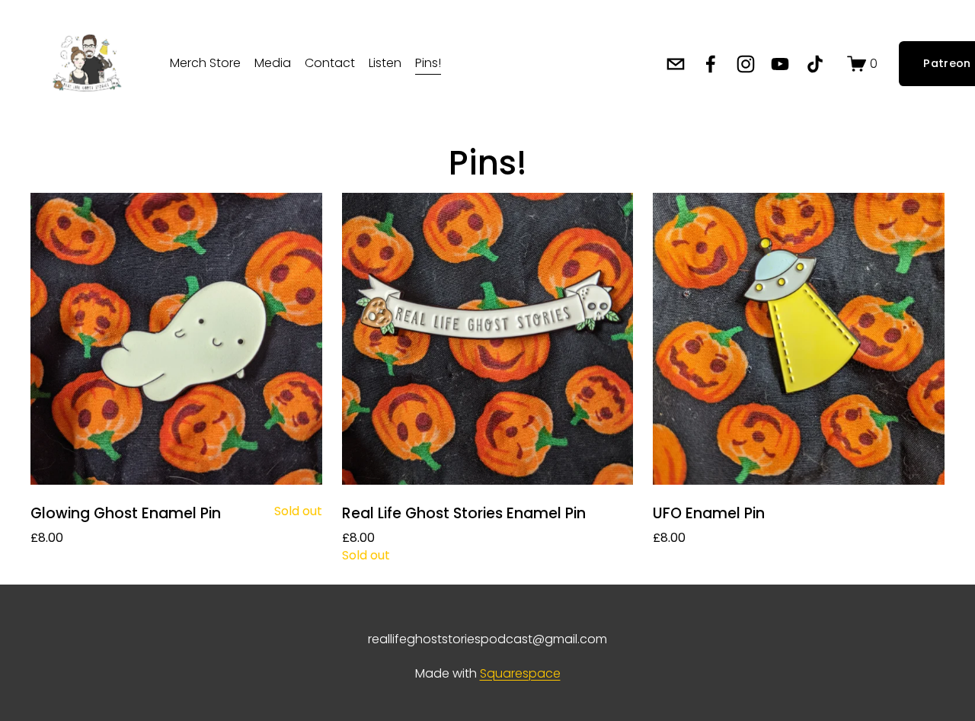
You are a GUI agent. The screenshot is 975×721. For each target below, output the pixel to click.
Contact (330, 63)
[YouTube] (780, 64)
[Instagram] (745, 64)
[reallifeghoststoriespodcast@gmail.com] (675, 64)
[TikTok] (815, 64)
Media (272, 63)
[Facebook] (710, 64)
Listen (385, 63)
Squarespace (520, 673)
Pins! (428, 63)
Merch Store (205, 63)
